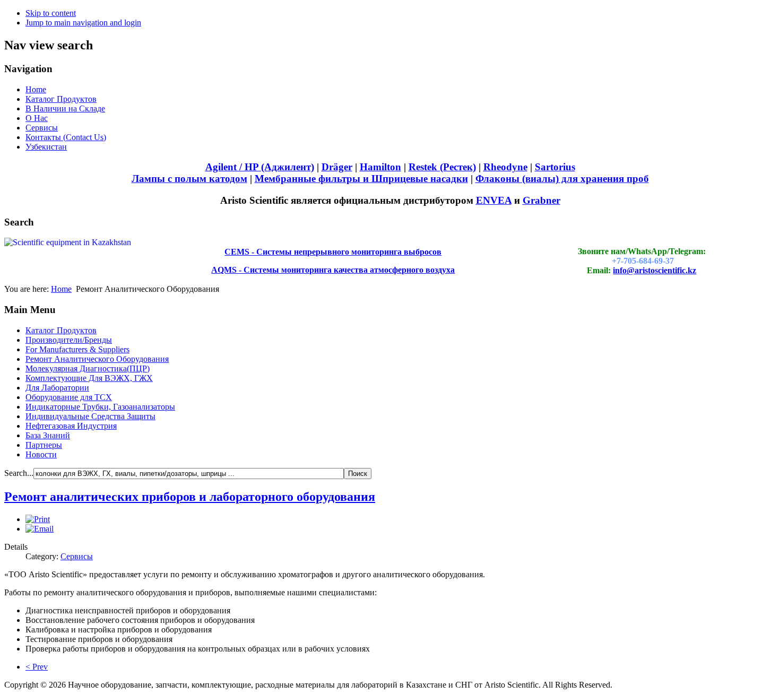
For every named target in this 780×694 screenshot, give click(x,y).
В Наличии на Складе (65, 108)
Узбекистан (46, 146)
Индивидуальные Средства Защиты (90, 416)
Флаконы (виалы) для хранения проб (562, 178)
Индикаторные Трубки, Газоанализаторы (100, 406)
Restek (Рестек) (442, 166)
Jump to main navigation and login (83, 22)
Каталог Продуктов (61, 98)
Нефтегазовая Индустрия (71, 425)
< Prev (36, 666)
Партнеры (43, 444)
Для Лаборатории (57, 387)
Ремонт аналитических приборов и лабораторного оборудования (189, 497)
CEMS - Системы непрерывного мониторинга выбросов (332, 251)
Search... (18, 473)
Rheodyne (505, 166)
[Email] (39, 528)
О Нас (36, 118)
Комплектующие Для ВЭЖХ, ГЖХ (89, 378)
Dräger (337, 166)
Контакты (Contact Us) (65, 137)
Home (35, 89)
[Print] (37, 519)
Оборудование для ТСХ (68, 397)
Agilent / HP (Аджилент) (259, 166)
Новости (41, 454)
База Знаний (47, 435)
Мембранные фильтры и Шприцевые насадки (361, 178)
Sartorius (555, 166)
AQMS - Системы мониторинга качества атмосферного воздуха (333, 269)
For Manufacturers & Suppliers (77, 349)
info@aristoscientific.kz (654, 270)
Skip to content (50, 13)
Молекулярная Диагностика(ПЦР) (87, 368)
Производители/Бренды (68, 339)
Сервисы (41, 127)
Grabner (541, 200)
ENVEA (494, 200)
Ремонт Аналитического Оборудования (97, 358)
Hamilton (380, 166)
